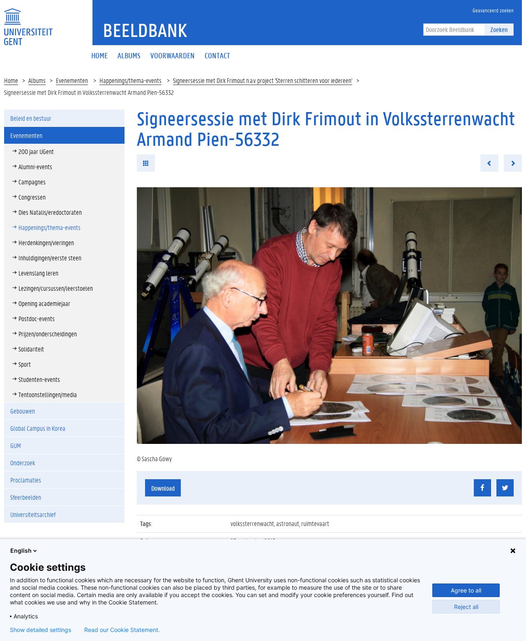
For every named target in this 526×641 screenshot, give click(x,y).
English (21, 550)
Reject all (466, 606)
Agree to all (466, 590)
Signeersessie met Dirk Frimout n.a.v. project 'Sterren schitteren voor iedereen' (262, 80)
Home (11, 80)
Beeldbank (145, 30)
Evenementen (72, 80)
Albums (37, 80)
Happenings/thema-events (130, 80)
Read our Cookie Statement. (122, 630)
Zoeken (499, 29)
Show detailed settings (40, 630)
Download (163, 488)
